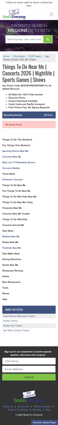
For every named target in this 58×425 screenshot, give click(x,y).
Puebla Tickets (10, 320)
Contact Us (23, 406)
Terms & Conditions (17, 409)
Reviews (37, 409)
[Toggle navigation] (51, 14)
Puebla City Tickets (12, 325)
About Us (8, 406)
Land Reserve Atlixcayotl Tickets (19, 316)
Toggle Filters (46, 114)
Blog (48, 409)
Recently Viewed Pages (44, 422)
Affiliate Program (42, 406)
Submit (29, 377)
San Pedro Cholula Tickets (16, 330)
